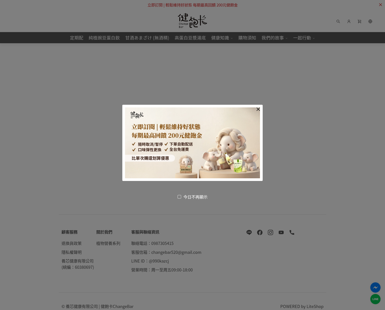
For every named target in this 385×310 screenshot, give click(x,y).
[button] (258, 109)
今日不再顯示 (195, 197)
